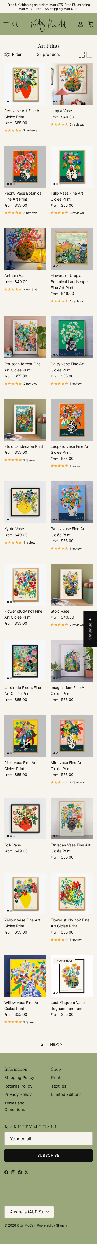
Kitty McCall (26, 1225)
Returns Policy (18, 1086)
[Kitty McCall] (48, 24)
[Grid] (81, 54)
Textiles (58, 1086)
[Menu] (6, 24)
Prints (57, 1077)
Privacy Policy (18, 1094)
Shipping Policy (19, 1077)
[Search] (18, 24)
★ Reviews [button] (90, 629)
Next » (56, 1044)
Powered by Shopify (52, 1225)
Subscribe (48, 1155)
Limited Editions (66, 1094)
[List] (89, 54)
